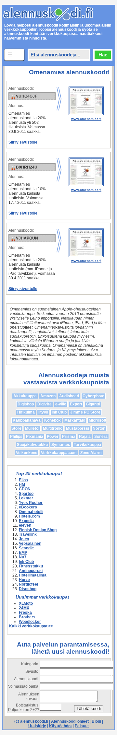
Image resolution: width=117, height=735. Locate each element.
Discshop (27, 589)
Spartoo (26, 493)
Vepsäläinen (30, 543)
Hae (102, 54)
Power (52, 436)
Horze (24, 580)
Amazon (48, 396)
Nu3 (22, 557)
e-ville (60, 404)
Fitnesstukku (31, 566)
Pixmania (34, 436)
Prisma (68, 436)
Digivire (44, 404)
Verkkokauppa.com (59, 452)
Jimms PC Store (85, 412)
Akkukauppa (25, 396)
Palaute (82, 726)
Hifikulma (26, 412)
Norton (99, 428)
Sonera (101, 436)
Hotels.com (29, 516)
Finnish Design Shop (38, 530)
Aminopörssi (31, 570)
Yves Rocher (31, 502)
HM (22, 484)
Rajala (85, 436)
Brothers (27, 617)
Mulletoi (32, 428)
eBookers (28, 507)
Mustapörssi (77, 428)
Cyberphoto (93, 396)
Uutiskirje (37, 726)
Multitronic (52, 428)
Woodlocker (30, 621)
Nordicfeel (28, 584)
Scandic (26, 548)
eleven (25, 525)
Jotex (24, 539)
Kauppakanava (27, 420)
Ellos (23, 480)
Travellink (28, 534)
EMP (23, 552)
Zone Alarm (91, 452)
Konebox (52, 420)
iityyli (43, 412)
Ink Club (59, 412)
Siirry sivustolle (22, 142)
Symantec (60, 444)
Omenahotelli (31, 511)
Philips (16, 436)
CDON (25, 489)
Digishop (26, 404)
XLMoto (26, 603)
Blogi (96, 721)
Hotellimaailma (32, 575)
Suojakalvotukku (32, 444)
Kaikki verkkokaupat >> (31, 626)
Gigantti (93, 404)
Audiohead (69, 396)
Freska (25, 612)
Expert (76, 404)
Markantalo (74, 420)
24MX (24, 608)
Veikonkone (26, 452)
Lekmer (26, 498)
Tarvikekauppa (87, 444)
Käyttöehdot (60, 726)
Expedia (26, 521)
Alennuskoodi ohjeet (70, 721)
